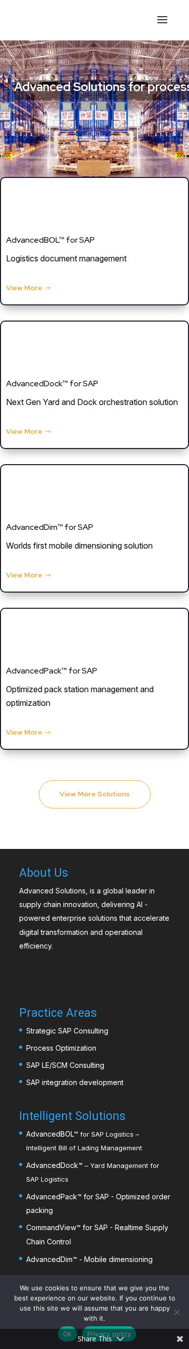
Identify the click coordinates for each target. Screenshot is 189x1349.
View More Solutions (94, 793)
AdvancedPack (51, 1196)
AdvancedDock (52, 1165)
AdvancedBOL (50, 1134)
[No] (176, 1312)
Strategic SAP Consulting (67, 1030)
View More (24, 287)
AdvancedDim (49, 1259)
